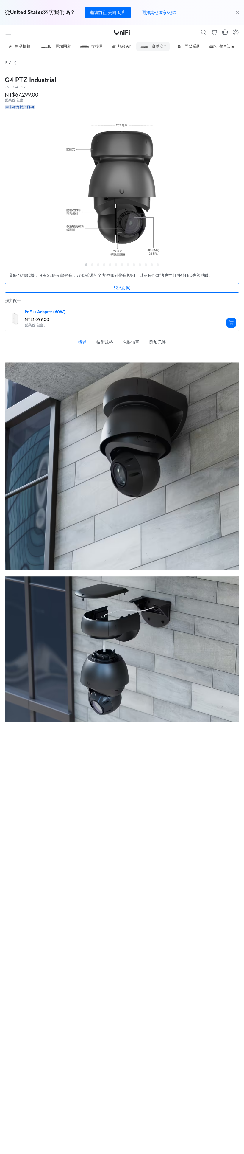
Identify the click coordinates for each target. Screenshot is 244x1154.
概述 (82, 342)
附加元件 (157, 342)
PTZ (8, 63)
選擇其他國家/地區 (159, 12)
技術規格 (104, 342)
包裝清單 (131, 342)
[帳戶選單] (235, 32)
